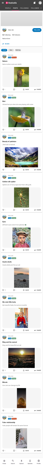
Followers (16, 35)
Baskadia (12, 3)
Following (6, 35)
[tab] (8, 8)
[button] (4, 50)
